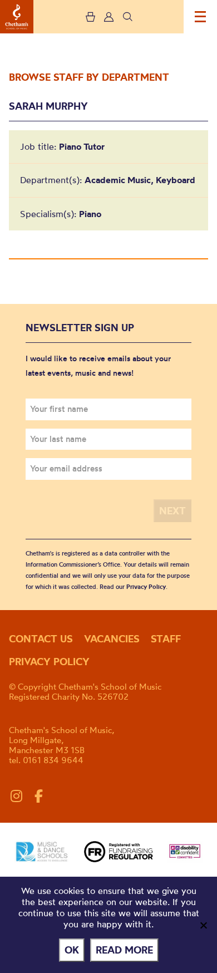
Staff (166, 638)
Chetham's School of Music (16, 16)
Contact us (41, 638)
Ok (72, 949)
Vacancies (112, 638)
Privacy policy (49, 661)
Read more (124, 949)
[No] (203, 925)
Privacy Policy (146, 587)
